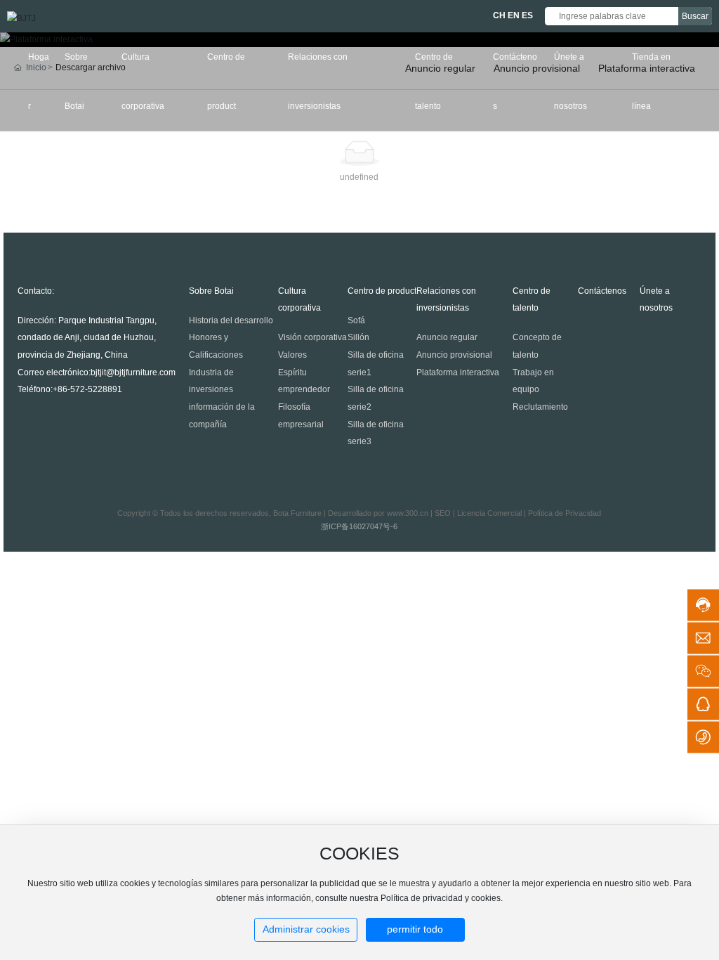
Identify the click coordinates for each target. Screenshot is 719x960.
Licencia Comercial (489, 513)
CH (499, 15)
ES (527, 15)
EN (514, 15)
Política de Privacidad (564, 513)
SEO (443, 513)
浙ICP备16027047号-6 (359, 526)
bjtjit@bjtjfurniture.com (133, 372)
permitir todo (415, 929)
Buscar (695, 16)
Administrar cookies (306, 929)
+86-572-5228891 (87, 389)
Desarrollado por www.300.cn (378, 513)
